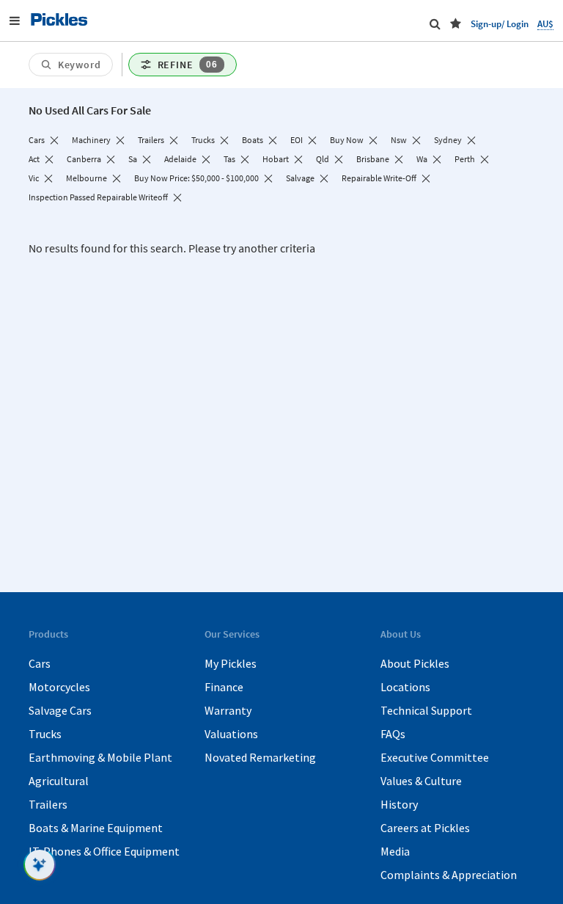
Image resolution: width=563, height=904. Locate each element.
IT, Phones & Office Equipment (104, 851)
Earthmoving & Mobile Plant (100, 757)
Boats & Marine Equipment (96, 827)
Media (395, 851)
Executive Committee (434, 757)
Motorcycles (59, 686)
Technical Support (426, 710)
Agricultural (59, 780)
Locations (405, 686)
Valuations (231, 733)
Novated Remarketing (260, 757)
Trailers (48, 804)
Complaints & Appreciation (448, 874)
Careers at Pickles (425, 827)
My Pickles (231, 663)
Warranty (228, 710)
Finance (224, 686)
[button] (455, 23)
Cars (40, 663)
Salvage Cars (60, 710)
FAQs (392, 733)
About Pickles (414, 663)
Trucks (45, 733)
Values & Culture (421, 780)
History (399, 804)
